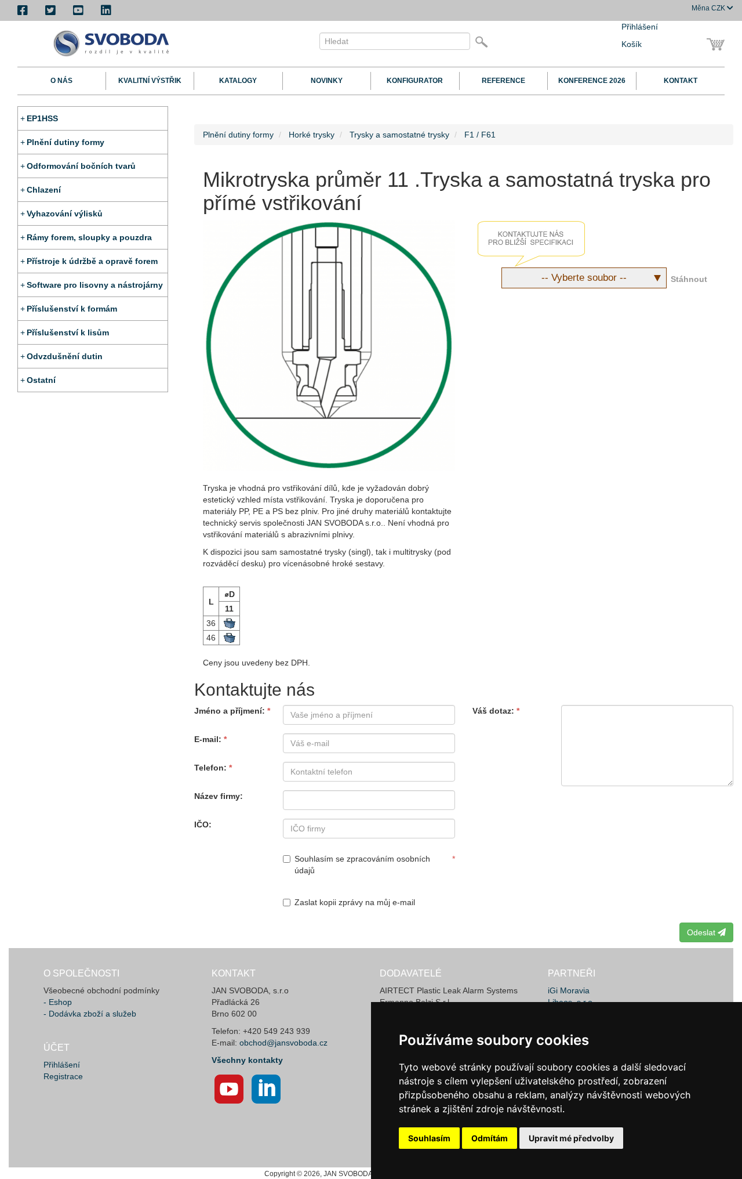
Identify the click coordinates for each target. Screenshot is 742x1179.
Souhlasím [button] (429, 1138)
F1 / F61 (480, 134)
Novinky (327, 81)
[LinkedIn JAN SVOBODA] (266, 1089)
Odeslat (702, 932)
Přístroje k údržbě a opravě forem (92, 261)
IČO (201, 824)
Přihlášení (639, 26)
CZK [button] (709, 8)
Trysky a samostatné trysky (399, 134)
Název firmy (217, 796)
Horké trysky (311, 134)
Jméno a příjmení (228, 710)
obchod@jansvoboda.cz (283, 1042)
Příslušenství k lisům (68, 332)
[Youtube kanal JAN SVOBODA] (228, 1089)
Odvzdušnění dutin (65, 356)
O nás (61, 81)
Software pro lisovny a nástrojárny (95, 285)
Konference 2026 (591, 81)
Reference (503, 81)
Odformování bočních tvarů (81, 166)
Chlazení (44, 189)
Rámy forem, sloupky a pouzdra (89, 237)
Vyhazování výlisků (65, 213)
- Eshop (57, 1002)
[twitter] (50, 10)
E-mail (206, 739)
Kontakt (680, 81)
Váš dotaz (491, 710)
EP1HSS (42, 118)
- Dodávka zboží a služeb (89, 1013)
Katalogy (238, 81)
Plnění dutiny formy (65, 142)
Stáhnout (689, 279)
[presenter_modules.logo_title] (114, 44)
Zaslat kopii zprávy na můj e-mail (354, 902)
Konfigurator (415, 81)
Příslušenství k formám (72, 308)
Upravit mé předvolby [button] (571, 1138)
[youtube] (78, 10)
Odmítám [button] (489, 1138)
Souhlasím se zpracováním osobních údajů (362, 864)
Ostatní (41, 380)
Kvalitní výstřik (149, 81)
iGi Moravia (569, 990)
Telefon (209, 767)
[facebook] (23, 10)
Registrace (63, 1076)
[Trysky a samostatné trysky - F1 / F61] (329, 345)
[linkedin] (106, 10)
